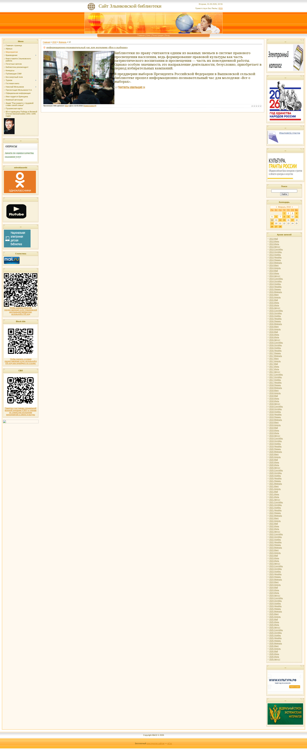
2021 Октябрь (275, 505)
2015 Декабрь (275, 318)
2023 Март (274, 550)
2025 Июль (274, 625)
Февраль (62, 42)
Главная (141, 35)
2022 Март (274, 518)
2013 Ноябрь (275, 255)
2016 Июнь (274, 334)
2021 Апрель (275, 489)
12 (272, 220)
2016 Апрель (275, 329)
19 (272, 223)
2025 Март (274, 614)
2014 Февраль (275, 263)
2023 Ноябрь (275, 571)
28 (280, 227)
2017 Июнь (274, 366)
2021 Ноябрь (275, 508)
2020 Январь (275, 449)
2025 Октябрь (275, 633)
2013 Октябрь (275, 252)
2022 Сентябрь (276, 534)
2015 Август (274, 308)
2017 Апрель (275, 361)
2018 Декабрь (275, 414)
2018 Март (274, 390)
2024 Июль (274, 593)
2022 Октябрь (275, 537)
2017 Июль (274, 369)
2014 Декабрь (275, 287)
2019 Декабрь (275, 446)
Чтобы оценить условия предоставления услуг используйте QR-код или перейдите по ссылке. (21, 361)
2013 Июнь (274, 241)
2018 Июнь (274, 398)
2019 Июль (274, 433)
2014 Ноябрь (275, 284)
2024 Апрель (275, 585)
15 (284, 220)
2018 (54, 42)
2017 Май (273, 364)
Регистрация (157, 35)
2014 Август (274, 276)
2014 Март (274, 265)
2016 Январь (275, 321)
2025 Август (274, 627)
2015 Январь (275, 289)
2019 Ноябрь (275, 444)
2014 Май (273, 271)
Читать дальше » (131, 87)
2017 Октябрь (275, 377)
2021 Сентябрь (276, 502)
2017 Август (274, 372)
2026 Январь (275, 641)
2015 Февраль (275, 292)
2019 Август (274, 436)
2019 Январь (275, 417)
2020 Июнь (274, 462)
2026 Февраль (275, 643)
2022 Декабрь (275, 542)
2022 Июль (274, 529)
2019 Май (273, 428)
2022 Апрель (275, 521)
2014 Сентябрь (276, 279)
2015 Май (273, 300)
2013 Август (274, 247)
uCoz (169, 743)
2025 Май (273, 619)
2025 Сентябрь (276, 630)
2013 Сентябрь (276, 249)
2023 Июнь (274, 558)
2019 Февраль (275, 420)
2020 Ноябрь (275, 476)
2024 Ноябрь (275, 603)
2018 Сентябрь (276, 406)
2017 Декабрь (275, 382)
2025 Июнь (274, 622)
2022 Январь (275, 513)
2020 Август (274, 468)
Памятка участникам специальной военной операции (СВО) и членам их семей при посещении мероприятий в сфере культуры (20, 411)
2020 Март (274, 454)
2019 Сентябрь (276, 438)
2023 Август (274, 563)
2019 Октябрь (275, 441)
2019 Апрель (275, 425)
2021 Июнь (274, 494)
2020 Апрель (275, 457)
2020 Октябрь (275, 473)
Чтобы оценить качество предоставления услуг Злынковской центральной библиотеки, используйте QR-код (20, 311)
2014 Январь (275, 260)
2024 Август (274, 595)
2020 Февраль (275, 452)
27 (276, 227)
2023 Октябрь (275, 569)
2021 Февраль (275, 484)
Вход (167, 35)
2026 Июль (274, 657)
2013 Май (273, 239)
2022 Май (273, 523)
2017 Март (274, 358)
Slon (66, 106)
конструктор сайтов (155, 743)
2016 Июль (274, 337)
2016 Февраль (275, 324)
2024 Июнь (274, 590)
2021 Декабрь (275, 510)
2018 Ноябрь (275, 412)
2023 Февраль (275, 547)
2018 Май (273, 396)
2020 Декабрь (275, 478)
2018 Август (274, 404)
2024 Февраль (275, 579)
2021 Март (274, 486)
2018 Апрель (275, 393)
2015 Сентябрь (276, 311)
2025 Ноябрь (275, 635)
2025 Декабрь (275, 638)
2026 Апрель (275, 649)
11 (297, 217)
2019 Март (274, 422)
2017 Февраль (275, 356)
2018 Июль (274, 401)
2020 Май (273, 460)
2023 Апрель (275, 553)
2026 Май (273, 651)
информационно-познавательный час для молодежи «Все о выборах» (87, 47)
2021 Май (273, 492)
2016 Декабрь (275, 350)
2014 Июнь (274, 273)
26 (272, 227)
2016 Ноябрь (275, 348)
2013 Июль (274, 244)
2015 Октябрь (275, 313)
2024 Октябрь (275, 601)
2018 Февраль (275, 388)
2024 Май (273, 587)
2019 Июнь (274, 430)
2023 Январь (275, 545)
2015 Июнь (274, 303)
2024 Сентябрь (276, 598)
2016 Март (274, 326)
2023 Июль (274, 561)
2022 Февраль (275, 515)
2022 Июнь (274, 526)
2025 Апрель (275, 617)
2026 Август (274, 659)
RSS (221, 8)
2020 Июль (274, 465)
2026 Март (274, 646)
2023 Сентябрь (276, 566)
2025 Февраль (275, 611)
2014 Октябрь (275, 281)
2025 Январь (275, 609)
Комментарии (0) (90, 106)
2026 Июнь (274, 654)
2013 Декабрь (275, 257)
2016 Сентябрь (276, 342)
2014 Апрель (275, 268)
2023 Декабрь (275, 574)
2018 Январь (275, 385)
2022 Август (274, 531)
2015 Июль (274, 305)
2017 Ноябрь (275, 380)
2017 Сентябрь (276, 374)
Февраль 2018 (284, 207)
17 (292, 220)
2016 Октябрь (275, 345)
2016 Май (273, 332)
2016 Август (274, 340)
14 (280, 220)
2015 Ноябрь (275, 316)
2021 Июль (274, 497)
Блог (148, 35)
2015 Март (274, 295)
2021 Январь (275, 481)
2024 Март (274, 582)
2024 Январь (275, 577)
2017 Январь (275, 353)
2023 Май (273, 555)
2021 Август (274, 500)
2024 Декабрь (275, 606)
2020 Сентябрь (276, 470)
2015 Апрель (275, 297)
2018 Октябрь (275, 409)
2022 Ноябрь (275, 539)
